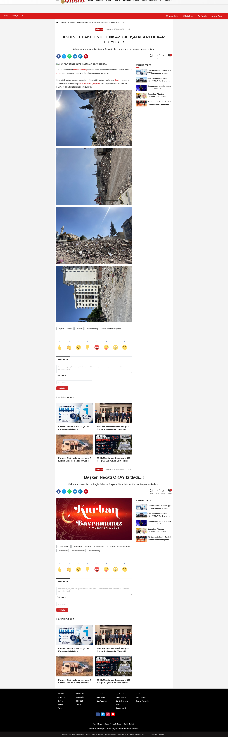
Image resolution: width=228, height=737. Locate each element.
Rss (94, 724)
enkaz (59, 73)
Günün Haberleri (122, 701)
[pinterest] (86, 56)
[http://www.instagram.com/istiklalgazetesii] (108, 714)
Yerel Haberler (121, 697)
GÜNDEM (71, 23)
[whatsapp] (69, 56)
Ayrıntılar (153, 734)
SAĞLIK (61, 701)
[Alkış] (69, 343)
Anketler (139, 694)
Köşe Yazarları (101, 701)
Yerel (60, 708)
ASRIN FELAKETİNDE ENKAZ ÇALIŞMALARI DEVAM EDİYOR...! (100, 23)
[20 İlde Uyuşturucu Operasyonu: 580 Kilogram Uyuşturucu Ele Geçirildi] (113, 444)
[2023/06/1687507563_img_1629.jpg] (94, 235)
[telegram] (75, 56)
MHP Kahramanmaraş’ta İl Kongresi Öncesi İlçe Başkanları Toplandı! (113, 428)
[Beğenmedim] (87, 343)
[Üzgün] (124, 343)
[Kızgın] (96, 343)
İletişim (106, 724)
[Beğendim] (59, 343)
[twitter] (64, 56)
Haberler (63, 23)
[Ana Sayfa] (57, 23)
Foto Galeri (189, 16)
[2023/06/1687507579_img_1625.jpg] (94, 294)
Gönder (62, 388)
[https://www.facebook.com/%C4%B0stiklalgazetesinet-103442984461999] (98, 714)
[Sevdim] (78, 343)
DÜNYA (61, 694)
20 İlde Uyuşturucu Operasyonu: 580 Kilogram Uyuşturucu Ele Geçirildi (113, 459)
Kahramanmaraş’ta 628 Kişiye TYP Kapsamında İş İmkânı (73, 428)
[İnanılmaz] (115, 343)
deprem (117, 80)
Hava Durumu (141, 697)
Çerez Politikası (116, 724)
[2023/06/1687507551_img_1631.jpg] (94, 176)
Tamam (161, 734)
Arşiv (117, 704)
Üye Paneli (218, 16)
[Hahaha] (106, 343)
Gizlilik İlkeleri (129, 724)
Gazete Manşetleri (142, 701)
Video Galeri (173, 16)
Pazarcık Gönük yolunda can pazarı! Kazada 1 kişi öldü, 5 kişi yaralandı (74, 459)
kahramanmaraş (80, 70)
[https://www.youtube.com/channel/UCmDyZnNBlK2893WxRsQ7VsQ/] (113, 714)
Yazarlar (203, 16)
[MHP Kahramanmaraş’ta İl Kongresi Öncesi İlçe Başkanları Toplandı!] (113, 413)
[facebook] (58, 56)
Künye (99, 724)
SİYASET (79, 701)
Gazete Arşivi (121, 708)
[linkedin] (80, 56)
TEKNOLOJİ (81, 704)
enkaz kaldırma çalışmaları (89, 83)
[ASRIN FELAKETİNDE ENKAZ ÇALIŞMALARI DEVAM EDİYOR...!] (81, 64)
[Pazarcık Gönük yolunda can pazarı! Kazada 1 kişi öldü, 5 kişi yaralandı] (74, 444)
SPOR (60, 704)
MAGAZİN (80, 697)
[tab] (63, 359)
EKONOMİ (80, 694)
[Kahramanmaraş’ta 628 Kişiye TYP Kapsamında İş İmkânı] (74, 413)
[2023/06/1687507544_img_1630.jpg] (94, 118)
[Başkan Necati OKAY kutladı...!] (94, 519)
